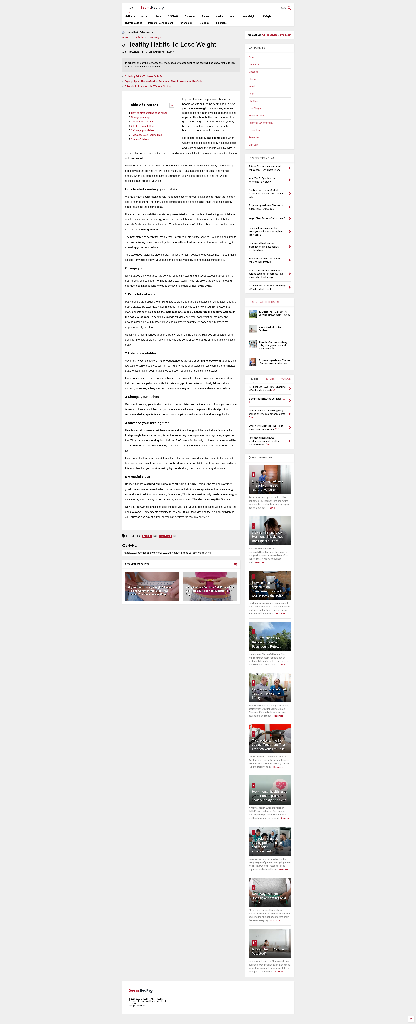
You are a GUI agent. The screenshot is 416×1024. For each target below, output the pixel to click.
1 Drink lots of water (142, 121)
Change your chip (140, 117)
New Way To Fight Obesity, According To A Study (269, 898)
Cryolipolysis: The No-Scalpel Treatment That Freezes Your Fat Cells (163, 81)
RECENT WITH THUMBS (264, 302)
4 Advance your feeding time (146, 135)
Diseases (190, 16)
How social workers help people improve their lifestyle (269, 693)
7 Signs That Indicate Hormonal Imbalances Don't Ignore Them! (267, 536)
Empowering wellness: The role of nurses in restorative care (268, 485)
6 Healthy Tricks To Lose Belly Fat (144, 76)
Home (131, 16)
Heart (232, 16)
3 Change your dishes (142, 130)
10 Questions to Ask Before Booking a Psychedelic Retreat (266, 642)
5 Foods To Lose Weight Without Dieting (148, 86)
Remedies (204, 23)
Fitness (205, 16)
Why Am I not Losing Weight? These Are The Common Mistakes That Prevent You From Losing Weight (150, 591)
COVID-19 (173, 16)
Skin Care (221, 23)
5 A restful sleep (140, 139)
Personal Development (160, 23)
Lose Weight (248, 16)
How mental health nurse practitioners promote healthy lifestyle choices (269, 796)
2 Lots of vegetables (142, 126)
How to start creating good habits (149, 112)
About (144, 16)
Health (219, 16)
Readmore (272, 508)
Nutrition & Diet (133, 23)
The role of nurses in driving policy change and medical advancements (273, 345)
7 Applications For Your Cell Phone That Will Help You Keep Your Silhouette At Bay (210, 591)
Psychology (185, 23)
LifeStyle (266, 16)
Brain (158, 16)
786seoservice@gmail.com (276, 35)
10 (254, 943)
